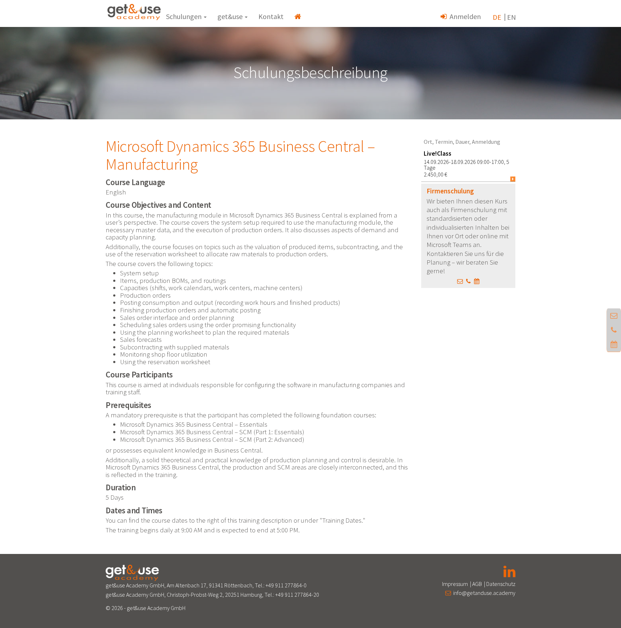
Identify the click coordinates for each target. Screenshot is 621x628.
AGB (477, 583)
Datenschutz (500, 583)
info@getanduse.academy (483, 592)
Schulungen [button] (184, 16)
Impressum (455, 583)
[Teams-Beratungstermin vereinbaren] (476, 281)
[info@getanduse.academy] (460, 281)
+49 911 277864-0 (286, 585)
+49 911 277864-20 (297, 594)
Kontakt (271, 16)
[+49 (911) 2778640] (468, 281)
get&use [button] (230, 16)
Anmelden (464, 16)
